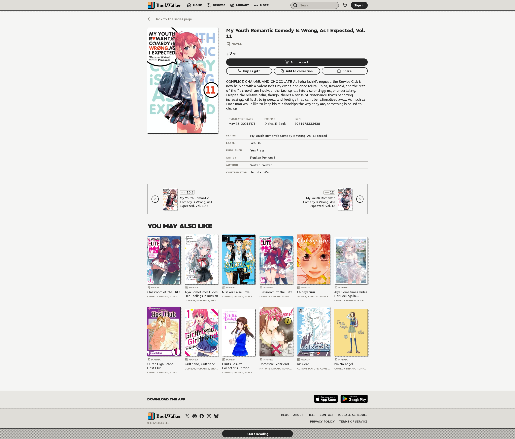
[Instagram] (209, 416)
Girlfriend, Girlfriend (200, 364)
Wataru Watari (261, 165)
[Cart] (344, 5)
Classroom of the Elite (163, 292)
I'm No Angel (343, 364)
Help (312, 415)
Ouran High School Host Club (160, 366)
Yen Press (257, 150)
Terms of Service (353, 421)
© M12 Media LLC (158, 423)
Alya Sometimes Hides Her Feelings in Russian (201, 294)
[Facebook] (201, 416)
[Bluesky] (216, 416)
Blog (285, 415)
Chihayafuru (306, 292)
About (298, 415)
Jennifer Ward (261, 172)
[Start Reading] (182, 81)
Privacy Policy (322, 421)
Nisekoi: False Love (236, 292)
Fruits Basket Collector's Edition (235, 366)
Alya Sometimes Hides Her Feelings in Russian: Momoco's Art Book (350, 294)
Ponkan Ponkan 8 (263, 158)
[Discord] (194, 416)
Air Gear (303, 364)
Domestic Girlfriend (274, 364)
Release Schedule (353, 415)
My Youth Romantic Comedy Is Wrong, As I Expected (288, 136)
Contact (327, 415)
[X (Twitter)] (187, 416)
